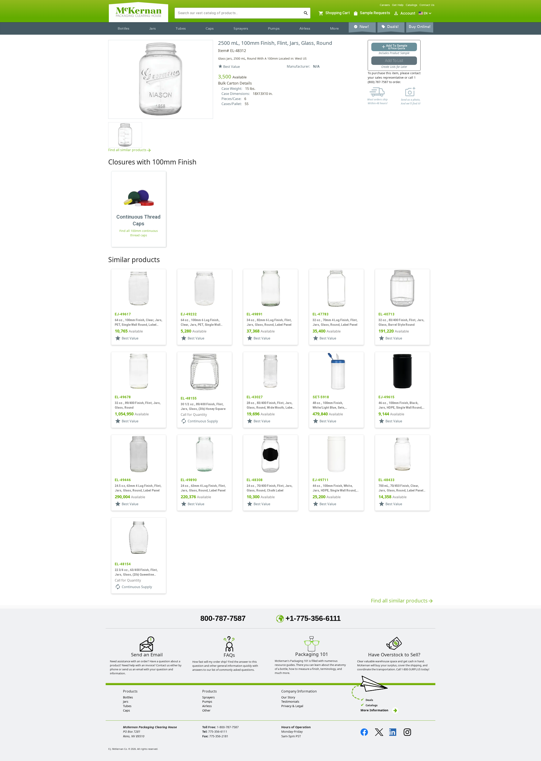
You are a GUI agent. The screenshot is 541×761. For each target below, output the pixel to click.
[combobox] (239, 13)
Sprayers (241, 28)
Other (206, 710)
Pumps (274, 28)
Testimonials (290, 701)
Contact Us (426, 5)
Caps (210, 28)
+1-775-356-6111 (313, 618)
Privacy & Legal (292, 706)
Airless (304, 28)
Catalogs (411, 5)
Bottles (124, 28)
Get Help (398, 5)
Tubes (181, 28)
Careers (385, 5)
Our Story (288, 697)
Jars (152, 28)
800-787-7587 (223, 618)
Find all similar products (130, 150)
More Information (375, 710)
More (334, 28)
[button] (425, 13)
